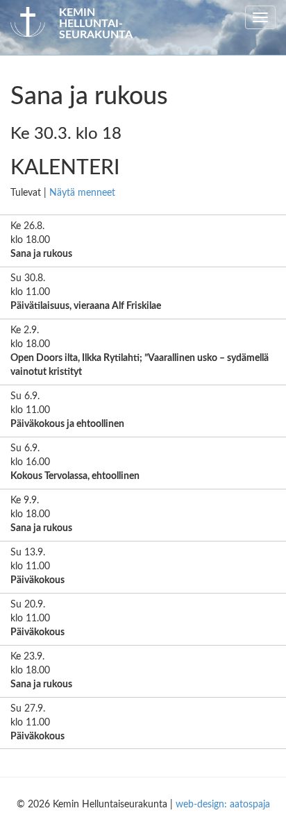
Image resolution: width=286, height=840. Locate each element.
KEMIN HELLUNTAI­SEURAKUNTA (96, 23)
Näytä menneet (82, 193)
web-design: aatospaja (223, 804)
